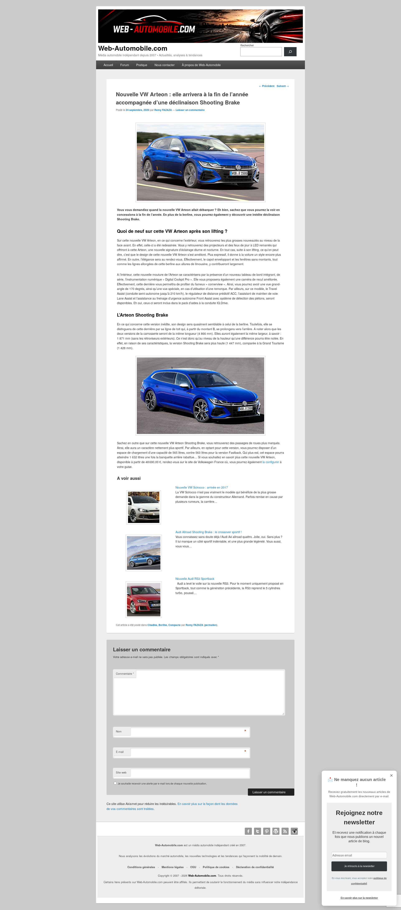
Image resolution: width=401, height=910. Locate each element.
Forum (124, 65)
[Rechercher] (290, 51)
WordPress (275, 831)
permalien (211, 625)
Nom (119, 731)
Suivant (283, 86)
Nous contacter (165, 65)
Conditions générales (141, 867)
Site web (121, 772)
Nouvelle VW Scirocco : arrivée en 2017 (201, 487)
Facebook (248, 831)
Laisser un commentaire (190, 110)
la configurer (271, 462)
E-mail (120, 752)
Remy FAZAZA (163, 110)
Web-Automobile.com (132, 48)
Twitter (257, 831)
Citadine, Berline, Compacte (164, 625)
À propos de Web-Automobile (201, 65)
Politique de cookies (216, 867)
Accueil (108, 65)
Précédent (266, 86)
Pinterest (266, 831)
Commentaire (125, 674)
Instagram (294, 831)
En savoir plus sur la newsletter (359, 897)
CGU (193, 867)
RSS (285, 831)
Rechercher (247, 45)
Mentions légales (173, 867)
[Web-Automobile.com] (200, 41)
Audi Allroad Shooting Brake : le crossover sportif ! (208, 532)
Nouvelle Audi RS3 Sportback (194, 579)
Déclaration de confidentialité (255, 867)
